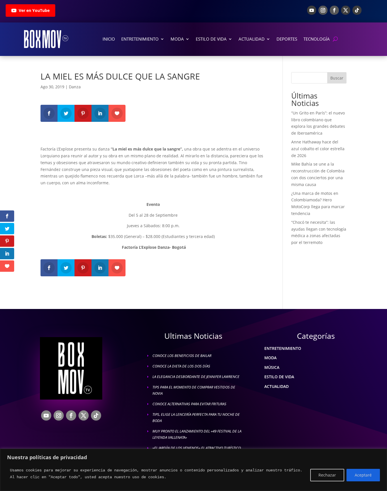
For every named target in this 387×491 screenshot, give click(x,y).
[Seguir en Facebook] (334, 10)
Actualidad (252, 39)
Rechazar (327, 475)
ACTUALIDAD (276, 386)
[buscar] (335, 39)
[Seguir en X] (345, 10)
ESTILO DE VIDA (279, 376)
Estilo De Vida (211, 39)
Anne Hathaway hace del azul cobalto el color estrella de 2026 (318, 148)
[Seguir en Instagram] (323, 10)
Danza (75, 86)
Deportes (287, 39)
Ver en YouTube (34, 10)
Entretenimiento (140, 39)
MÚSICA (271, 367)
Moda (177, 39)
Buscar (336, 78)
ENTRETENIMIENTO (282, 348)
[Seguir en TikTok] (357, 10)
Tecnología (316, 39)
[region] (193, 470)
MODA (270, 357)
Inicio (109, 39)
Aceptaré (363, 475)
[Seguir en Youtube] (311, 10)
